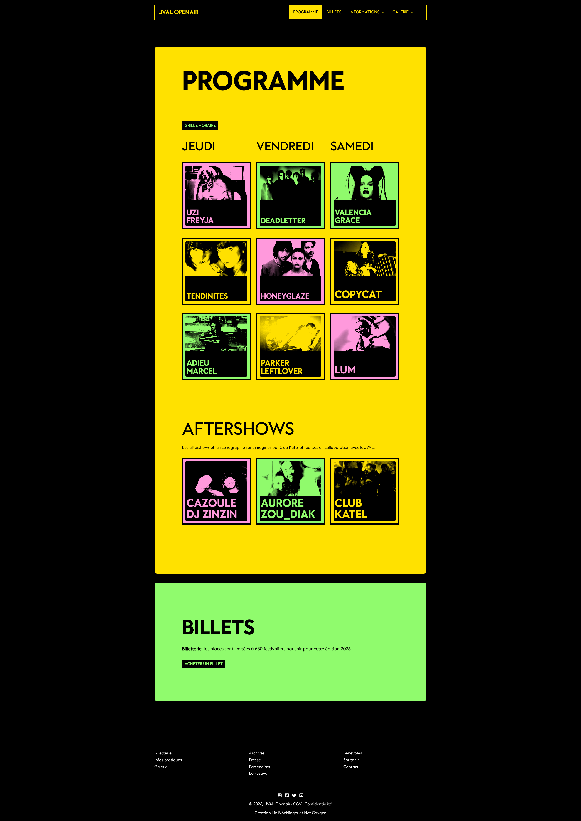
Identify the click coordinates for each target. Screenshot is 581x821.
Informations (364, 12)
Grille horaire (200, 125)
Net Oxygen (315, 813)
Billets (333, 12)
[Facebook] (287, 795)
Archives (257, 753)
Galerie (400, 12)
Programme (305, 12)
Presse (255, 760)
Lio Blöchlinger (285, 813)
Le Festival (258, 773)
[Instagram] (279, 795)
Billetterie (163, 753)
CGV (297, 804)
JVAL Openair (179, 12)
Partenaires (259, 767)
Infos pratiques (168, 760)
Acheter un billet (204, 664)
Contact (351, 767)
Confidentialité (318, 804)
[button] (381, 12)
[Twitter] (294, 795)
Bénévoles (352, 753)
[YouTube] (301, 795)
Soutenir (351, 760)
